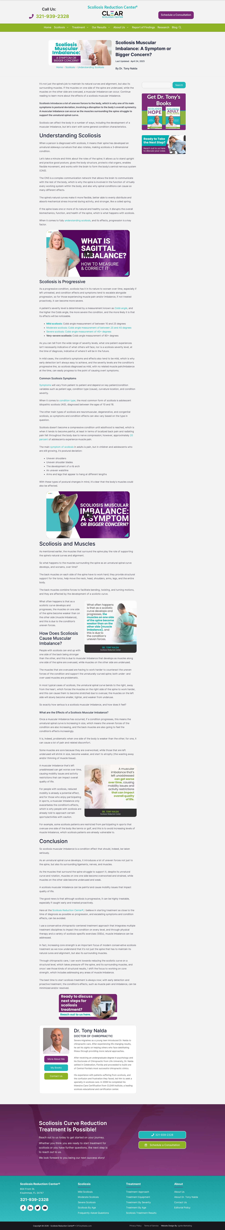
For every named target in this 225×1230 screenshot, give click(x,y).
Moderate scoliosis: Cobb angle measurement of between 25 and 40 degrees (88, 327)
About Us (119, 27)
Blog (174, 27)
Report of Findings (143, 27)
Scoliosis (59, 27)
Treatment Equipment (138, 1197)
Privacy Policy (136, 1226)
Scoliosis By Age (87, 1207)
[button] (180, 27)
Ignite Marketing (185, 1226)
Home (47, 27)
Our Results (99, 27)
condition (67, 400)
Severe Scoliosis (87, 1202)
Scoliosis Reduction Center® (67, 910)
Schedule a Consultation (176, 14)
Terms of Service (151, 1226)
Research (163, 27)
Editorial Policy (182, 1207)
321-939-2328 (52, 16)
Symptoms (45, 385)
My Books (56, 1067)
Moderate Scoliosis (88, 1197)
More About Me (56, 1059)
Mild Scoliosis (85, 1191)
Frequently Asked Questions (93, 1213)
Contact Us (56, 1076)
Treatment (78, 27)
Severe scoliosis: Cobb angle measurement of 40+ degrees (78, 331)
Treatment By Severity (138, 1202)
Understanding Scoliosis (90, 67)
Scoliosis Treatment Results (141, 1213)
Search (179, 85)
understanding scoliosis (77, 220)
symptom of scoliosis (62, 447)
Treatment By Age (136, 1207)
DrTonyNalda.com (84, 1226)
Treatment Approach (137, 1191)
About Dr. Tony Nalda (186, 1197)
